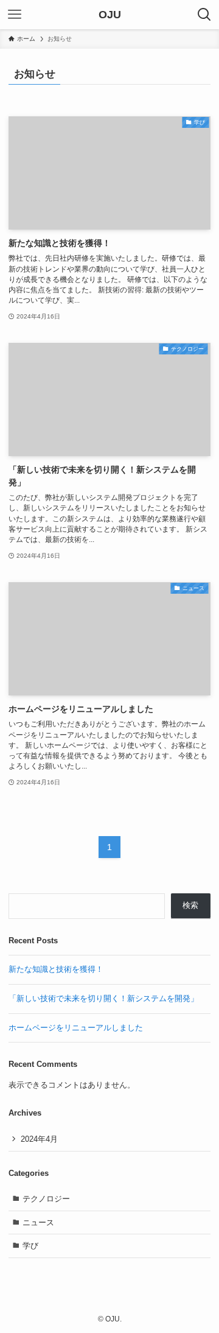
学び (30, 1245)
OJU (110, 14)
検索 (190, 905)
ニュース (38, 1222)
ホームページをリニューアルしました (76, 1027)
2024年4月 (39, 1139)
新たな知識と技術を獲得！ (56, 969)
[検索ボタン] (204, 14)
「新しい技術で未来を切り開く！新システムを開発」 (103, 998)
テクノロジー (46, 1198)
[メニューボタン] (14, 14)
